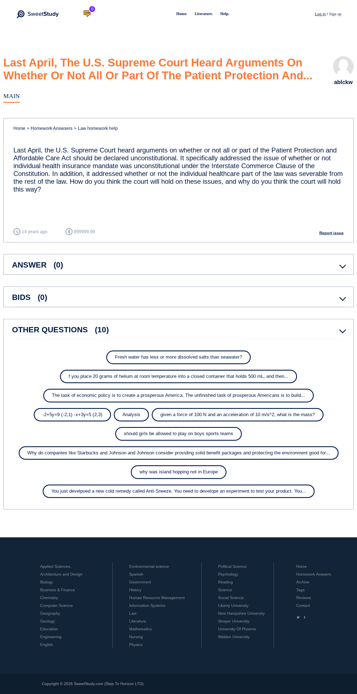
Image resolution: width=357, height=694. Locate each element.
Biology (46, 582)
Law (132, 613)
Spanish (136, 574)
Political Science (232, 566)
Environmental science (149, 566)
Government (140, 582)
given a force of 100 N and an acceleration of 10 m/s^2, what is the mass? (237, 414)
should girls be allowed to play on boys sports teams (178, 433)
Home (19, 128)
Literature (137, 621)
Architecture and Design (61, 574)
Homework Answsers (50, 128)
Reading (225, 582)
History (135, 590)
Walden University (234, 637)
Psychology (228, 574)
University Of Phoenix (237, 629)
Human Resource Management (157, 597)
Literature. (204, 14)
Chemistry (49, 597)
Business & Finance (57, 590)
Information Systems (147, 605)
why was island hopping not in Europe (178, 471)
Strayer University (233, 621)
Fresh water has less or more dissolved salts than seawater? (178, 357)
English (46, 644)
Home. (181, 14)
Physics (136, 644)
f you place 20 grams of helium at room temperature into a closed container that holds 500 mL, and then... (178, 376)
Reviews (303, 597)
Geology (47, 621)
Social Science (231, 597)
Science (225, 590)
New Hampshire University (241, 613)
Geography (50, 613)
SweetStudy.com (88, 683)
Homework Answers (313, 574)
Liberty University (233, 605)
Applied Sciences (55, 566)
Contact (303, 605)
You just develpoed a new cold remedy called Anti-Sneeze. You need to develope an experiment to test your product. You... (178, 491)
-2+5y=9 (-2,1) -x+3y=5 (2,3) (72, 414)
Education (49, 629)
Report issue (331, 233)
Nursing (136, 637)
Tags (300, 590)
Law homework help (96, 128)
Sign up (335, 14)
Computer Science (56, 605)
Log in (320, 14)
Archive (302, 582)
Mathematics (140, 629)
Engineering (50, 637)
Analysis (131, 414)
